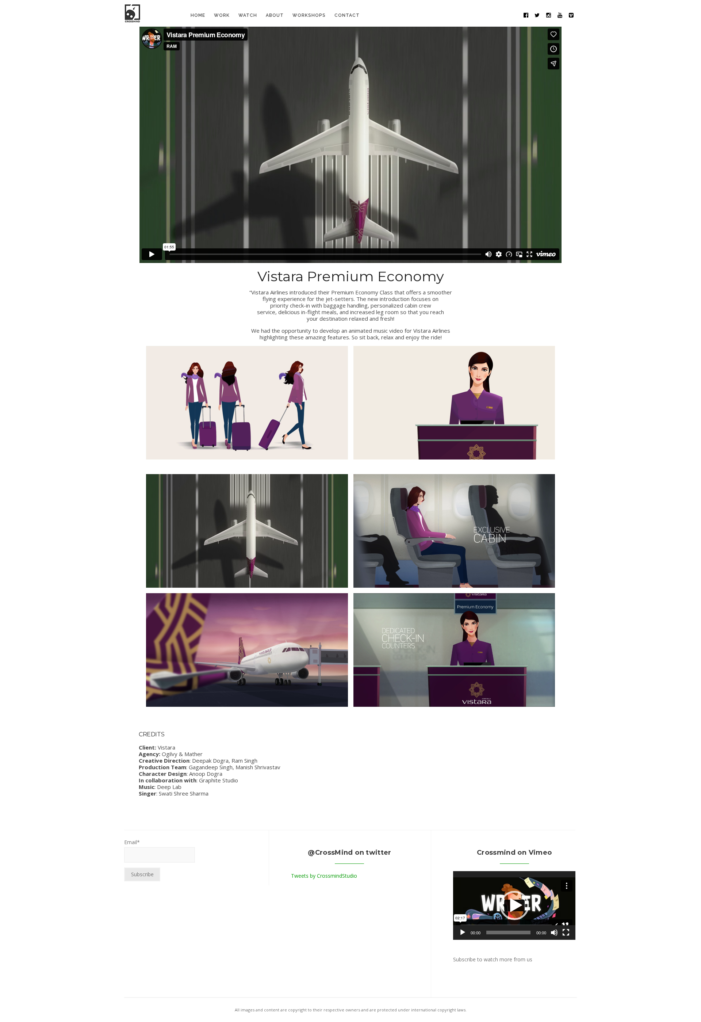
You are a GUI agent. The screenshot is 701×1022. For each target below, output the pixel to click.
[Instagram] (548, 15)
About (275, 15)
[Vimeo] (571, 15)
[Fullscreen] (566, 932)
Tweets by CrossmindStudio (324, 875)
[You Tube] (559, 15)
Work (222, 15)
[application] (514, 905)
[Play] (462, 932)
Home (198, 15)
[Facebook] (525, 15)
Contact (347, 15)
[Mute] (554, 932)
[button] (514, 905)
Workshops (309, 15)
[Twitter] (537, 15)
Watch (247, 15)
